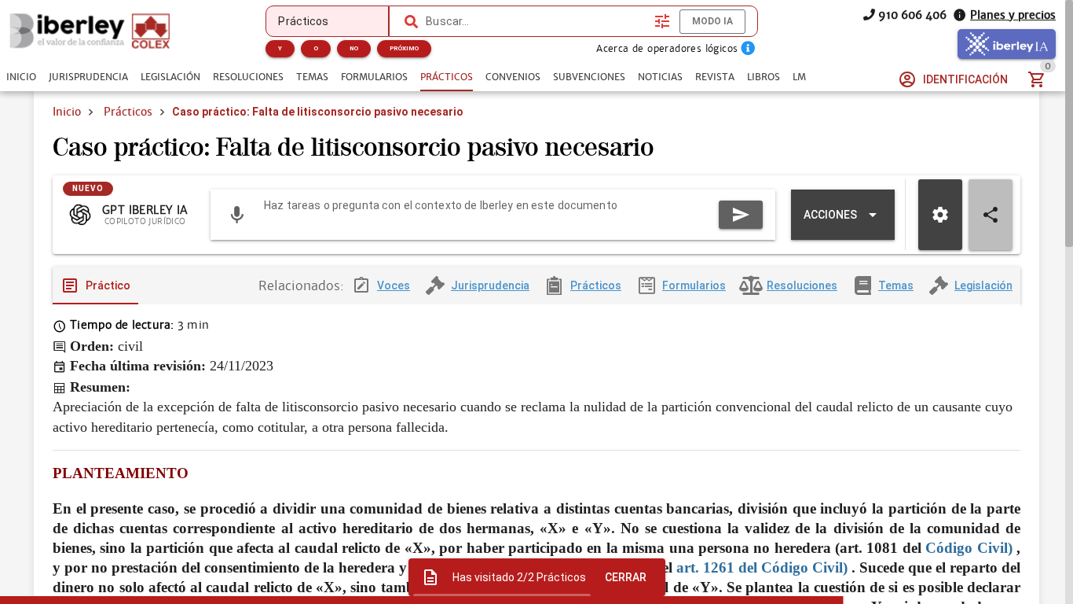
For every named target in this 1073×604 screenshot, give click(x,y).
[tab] (21, 77)
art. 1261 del (716, 567)
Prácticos (128, 112)
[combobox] (536, 21)
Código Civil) (968, 548)
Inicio (67, 112)
